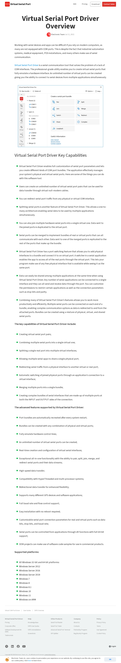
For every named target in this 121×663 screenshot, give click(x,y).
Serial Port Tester (56, 626)
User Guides (27, 610)
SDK (74, 4)
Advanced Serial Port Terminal (60, 630)
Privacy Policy (101, 622)
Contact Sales (109, 4)
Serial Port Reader (56, 622)
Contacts (77, 626)
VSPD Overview (39, 610)
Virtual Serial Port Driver (27, 65)
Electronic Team (58, 34)
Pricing (84, 4)
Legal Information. (50, 655)
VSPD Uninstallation (34, 630)
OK (110, 659)
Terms (99, 626)
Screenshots (31, 633)
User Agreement (102, 630)
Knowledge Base (33, 622)
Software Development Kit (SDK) (13, 631)
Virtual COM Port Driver (12, 610)
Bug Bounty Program (80, 633)
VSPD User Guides (33, 626)
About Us (77, 622)
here (29, 660)
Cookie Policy (101, 633)
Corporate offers (10, 626)
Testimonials (9, 635)
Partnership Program (80, 630)
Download (96, 4)
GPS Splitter (54, 633)
